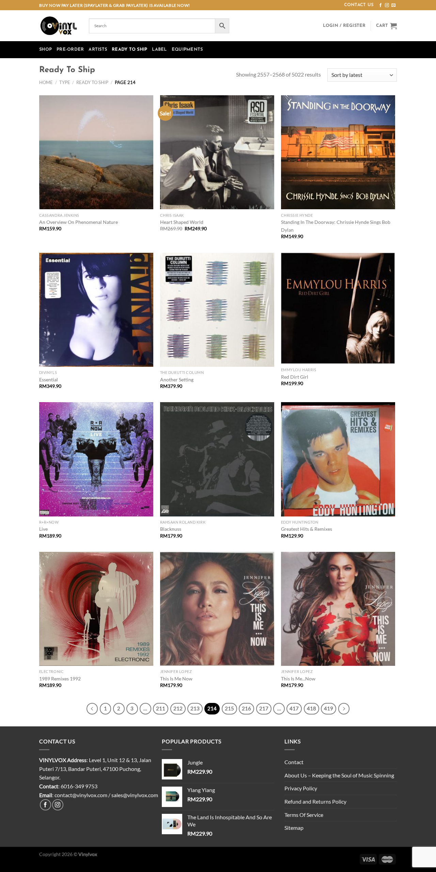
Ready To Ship (92, 82)
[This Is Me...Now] (338, 609)
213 (195, 708)
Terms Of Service (303, 814)
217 (263, 708)
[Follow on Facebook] (380, 5)
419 (328, 708)
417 (294, 708)
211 (160, 708)
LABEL (159, 49)
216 (246, 708)
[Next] (344, 708)
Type (64, 82)
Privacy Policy (300, 788)
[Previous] (92, 708)
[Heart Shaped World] (217, 152)
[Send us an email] (393, 5)
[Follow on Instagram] (387, 5)
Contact (293, 762)
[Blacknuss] (217, 459)
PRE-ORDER (70, 49)
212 (178, 708)
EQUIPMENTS (187, 49)
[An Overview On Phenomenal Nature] (96, 152)
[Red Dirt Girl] (338, 308)
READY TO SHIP (129, 49)
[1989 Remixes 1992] (96, 609)
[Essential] (96, 310)
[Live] (96, 459)
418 (311, 708)
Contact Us (359, 5)
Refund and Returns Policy (315, 801)
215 (229, 708)
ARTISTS (98, 49)
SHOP (45, 49)
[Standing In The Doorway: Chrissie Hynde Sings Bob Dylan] (338, 152)
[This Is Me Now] (217, 609)
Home (46, 82)
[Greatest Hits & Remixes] (338, 459)
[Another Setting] (217, 310)
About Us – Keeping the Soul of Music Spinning (339, 775)
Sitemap (293, 827)
